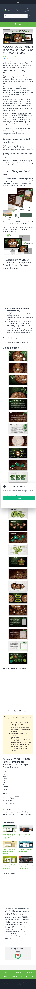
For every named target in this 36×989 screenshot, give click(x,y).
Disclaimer (14, 976)
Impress (17, 919)
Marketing (9, 922)
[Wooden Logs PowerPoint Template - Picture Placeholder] (18, 441)
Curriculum (25, 911)
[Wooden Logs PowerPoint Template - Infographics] (18, 610)
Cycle (29, 911)
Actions (15, 908)
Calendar (16, 911)
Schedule (24, 931)
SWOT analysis (23, 934)
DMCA (5, 976)
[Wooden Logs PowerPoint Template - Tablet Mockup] (18, 634)
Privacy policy (17, 972)
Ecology (12, 812)
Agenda (20, 908)
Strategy (13, 934)
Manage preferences (19, 502)
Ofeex (24, 983)
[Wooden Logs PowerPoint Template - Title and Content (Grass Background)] (18, 404)
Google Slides (19, 812)
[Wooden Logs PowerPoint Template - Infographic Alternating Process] (18, 525)
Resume (20, 931)
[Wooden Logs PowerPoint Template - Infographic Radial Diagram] (18, 453)
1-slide (7, 908)
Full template (15, 917)
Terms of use (6, 972)
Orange (12, 924)
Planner (21, 924)
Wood (4, 817)
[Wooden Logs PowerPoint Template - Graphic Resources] (18, 658)
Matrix (16, 922)
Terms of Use (19, 331)
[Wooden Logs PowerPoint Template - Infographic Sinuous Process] (18, 465)
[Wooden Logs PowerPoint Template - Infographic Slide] (18, 598)
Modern (21, 922)
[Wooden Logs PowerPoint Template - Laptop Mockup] (18, 646)
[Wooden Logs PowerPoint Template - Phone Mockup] (18, 622)
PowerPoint (11, 814)
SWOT (18, 934)
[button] (34, 487)
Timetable (13, 936)
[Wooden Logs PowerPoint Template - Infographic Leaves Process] (18, 477)
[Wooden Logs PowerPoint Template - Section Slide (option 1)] (18, 368)
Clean (20, 911)
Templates (8, 809)
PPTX (17, 814)
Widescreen (27, 814)
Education (7, 917)
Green (27, 812)
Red (17, 931)
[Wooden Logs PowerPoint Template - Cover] (18, 356)
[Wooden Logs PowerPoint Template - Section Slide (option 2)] (18, 380)
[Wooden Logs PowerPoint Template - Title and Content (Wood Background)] (18, 417)
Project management (16, 929)
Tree (21, 814)
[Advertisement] (20, 780)
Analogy (24, 908)
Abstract (11, 908)
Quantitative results (10, 931)
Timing (18, 936)
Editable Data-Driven (20, 914)
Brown (7, 812)
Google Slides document (22, 711)
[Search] (30, 16)
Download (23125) (9, 804)
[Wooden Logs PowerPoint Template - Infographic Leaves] (18, 513)
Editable (9, 913)
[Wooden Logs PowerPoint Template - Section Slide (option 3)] (18, 392)
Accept (19, 498)
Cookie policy (30, 972)
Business (9, 911)
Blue (27, 908)
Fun (20, 917)
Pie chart (16, 924)
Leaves (5, 814)
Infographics (25, 920)
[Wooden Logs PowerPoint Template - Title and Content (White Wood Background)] (18, 429)
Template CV (7, 936)
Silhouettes (7, 934)
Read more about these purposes (13, 495)
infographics (22, 113)
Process (10, 929)
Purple (23, 929)
